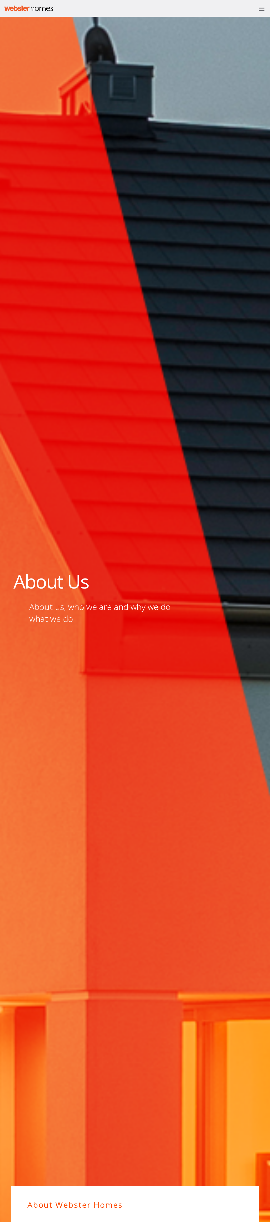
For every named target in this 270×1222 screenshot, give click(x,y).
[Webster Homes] (27, 8)
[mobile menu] (261, 8)
